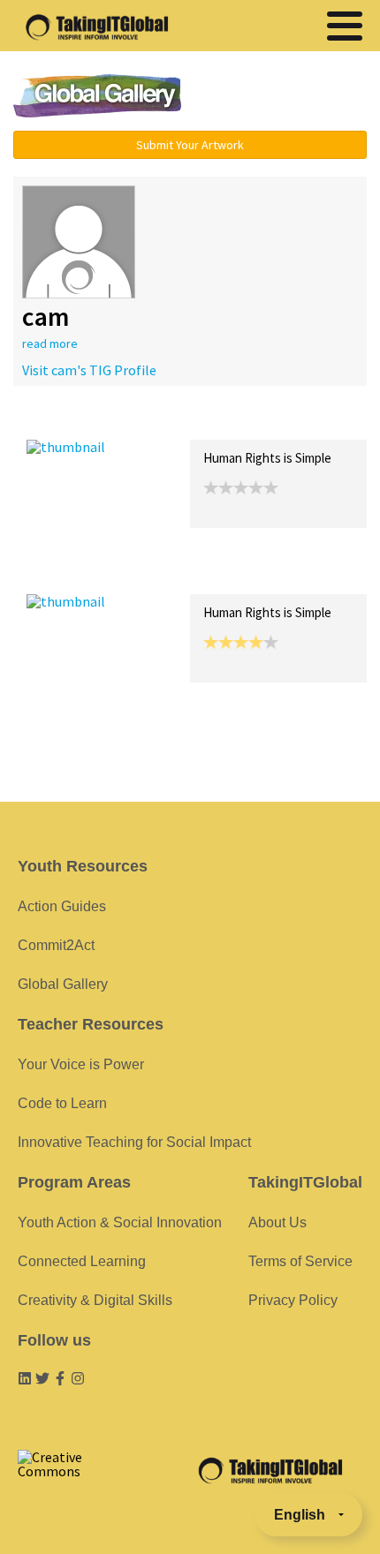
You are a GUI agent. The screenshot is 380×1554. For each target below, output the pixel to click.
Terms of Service (300, 1261)
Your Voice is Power (81, 1064)
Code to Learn (62, 1103)
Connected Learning (82, 1261)
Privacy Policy (293, 1300)
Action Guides (62, 906)
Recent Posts (67, 420)
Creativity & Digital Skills (95, 1300)
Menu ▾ (288, 97)
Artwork (228, 420)
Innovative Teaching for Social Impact (134, 1142)
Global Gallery (97, 95)
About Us (277, 1222)
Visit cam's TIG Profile (89, 370)
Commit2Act (56, 945)
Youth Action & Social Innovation (120, 1222)
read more (50, 343)
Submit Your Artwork (190, 145)
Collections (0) (155, 420)
